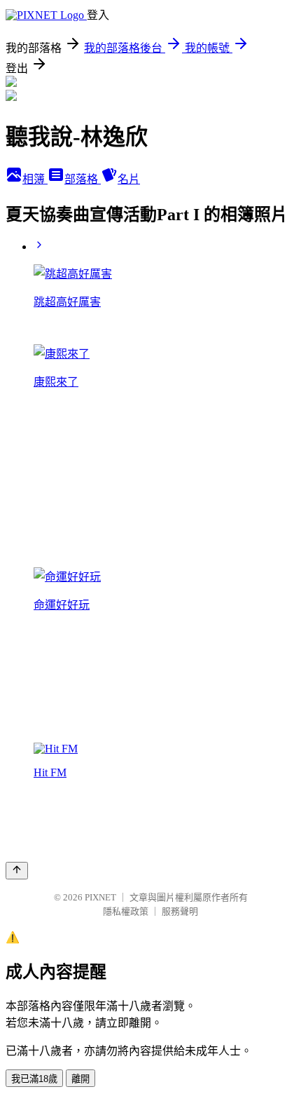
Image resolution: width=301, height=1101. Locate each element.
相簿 (35, 179)
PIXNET (100, 897)
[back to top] (17, 870)
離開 (80, 1079)
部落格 (82, 179)
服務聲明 (180, 911)
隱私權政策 (125, 911)
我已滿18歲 (34, 1079)
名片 (129, 179)
